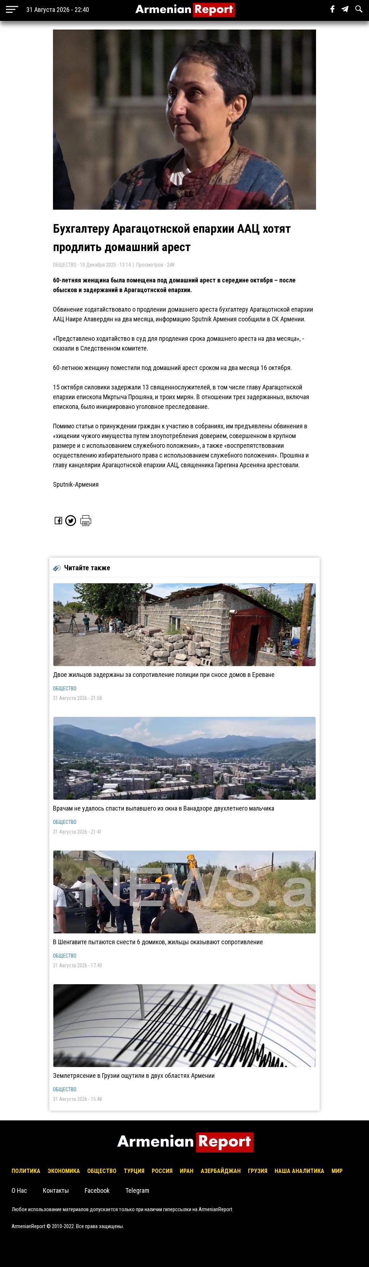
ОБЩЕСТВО (64, 688)
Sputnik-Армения (76, 484)
